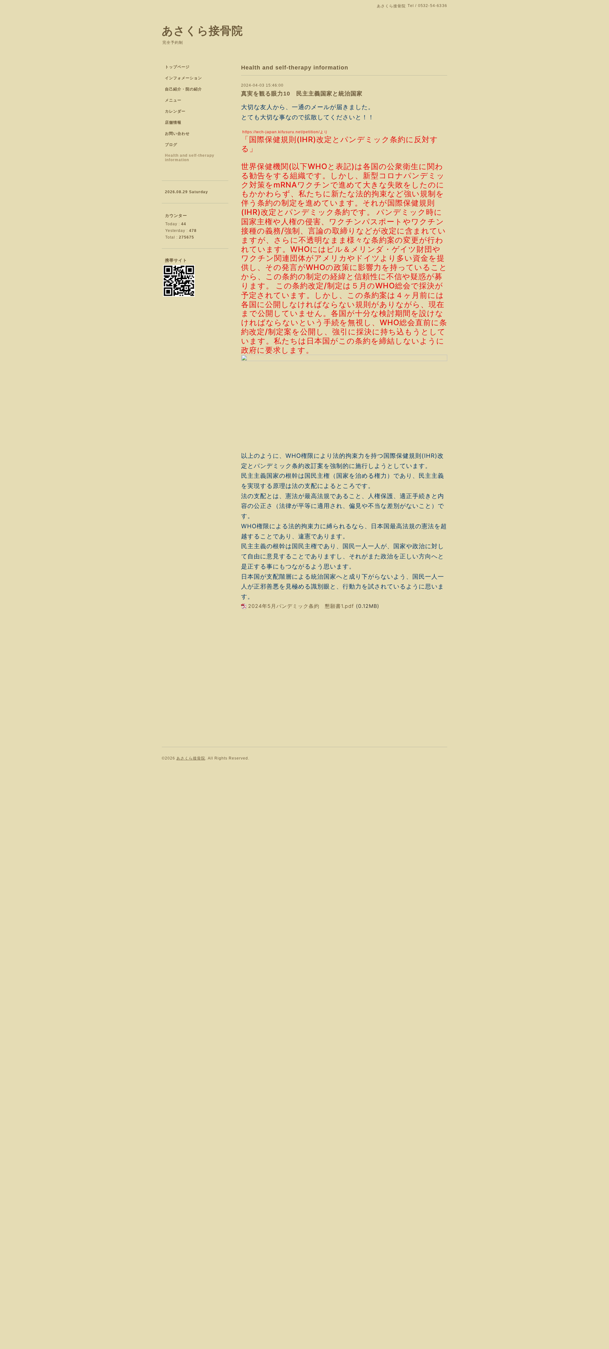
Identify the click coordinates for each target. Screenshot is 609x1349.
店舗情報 (173, 122)
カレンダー (175, 111)
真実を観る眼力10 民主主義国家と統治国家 (302, 93)
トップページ (177, 67)
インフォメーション (183, 78)
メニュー (173, 100)
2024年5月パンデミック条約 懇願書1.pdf (301, 606)
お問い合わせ (177, 133)
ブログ (171, 144)
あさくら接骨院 (202, 30)
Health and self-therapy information (189, 157)
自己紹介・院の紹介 (183, 89)
